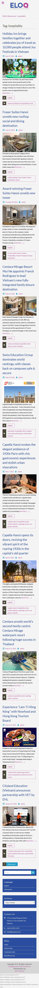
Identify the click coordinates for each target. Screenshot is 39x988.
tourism (10, 436)
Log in (6, 944)
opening (21, 524)
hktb (14, 772)
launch (17, 180)
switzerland (27, 433)
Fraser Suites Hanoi (24, 177)
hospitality (24, 103)
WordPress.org (9, 956)
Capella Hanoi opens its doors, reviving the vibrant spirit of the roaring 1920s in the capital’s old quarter (17, 544)
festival (10, 103)
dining (15, 177)
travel (31, 103)
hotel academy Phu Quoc (16, 853)
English (10, 98)
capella (10, 522)
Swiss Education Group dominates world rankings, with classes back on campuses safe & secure (18, 364)
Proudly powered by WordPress (19, 966)
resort (15, 346)
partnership (29, 853)
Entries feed (8, 948)
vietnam (20, 346)
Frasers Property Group (24, 255)
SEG (24, 431)
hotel (28, 344)
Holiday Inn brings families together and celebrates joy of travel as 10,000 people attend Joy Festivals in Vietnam (19, 42)
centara (10, 344)
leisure (10, 346)
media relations (13, 524)
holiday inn (17, 103)
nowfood (23, 775)
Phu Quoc (11, 856)
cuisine (10, 177)
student (29, 431)
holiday (15, 344)
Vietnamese (8, 889)
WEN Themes (19, 971)
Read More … (6, 93)
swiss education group (15, 433)
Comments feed (9, 952)
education (11, 431)
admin (20, 56)
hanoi (15, 522)
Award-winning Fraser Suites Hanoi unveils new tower (18, 193)
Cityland (10, 851)
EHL (22, 851)
